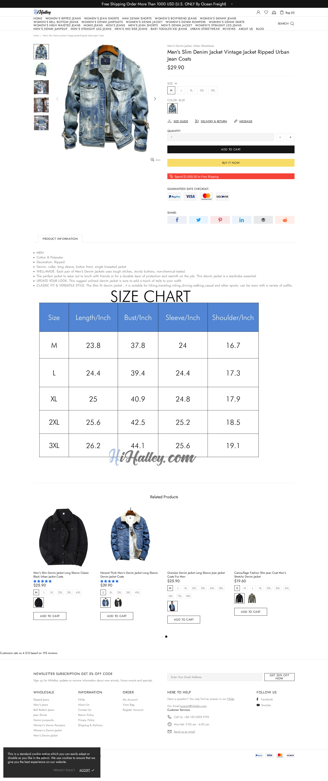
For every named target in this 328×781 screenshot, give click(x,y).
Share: (172, 213)
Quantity (174, 131)
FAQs (81, 699)
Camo (252, 598)
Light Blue (172, 606)
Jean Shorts (40, 715)
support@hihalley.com (193, 706)
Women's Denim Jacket (47, 730)
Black (38, 602)
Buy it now (231, 163)
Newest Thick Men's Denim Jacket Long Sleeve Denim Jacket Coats (129, 574)
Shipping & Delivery (90, 725)
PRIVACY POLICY (64, 770)
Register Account (133, 710)
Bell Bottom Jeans (43, 710)
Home (36, 35)
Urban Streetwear (203, 46)
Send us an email (184, 732)
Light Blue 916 (105, 602)
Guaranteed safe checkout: (188, 189)
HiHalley (42, 12)
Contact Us (84, 710)
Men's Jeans (40, 705)
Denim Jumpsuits (43, 720)
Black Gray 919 (118, 602)
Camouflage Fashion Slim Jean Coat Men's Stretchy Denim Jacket (260, 574)
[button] (42, 581)
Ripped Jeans (41, 699)
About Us (83, 705)
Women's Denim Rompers (49, 725)
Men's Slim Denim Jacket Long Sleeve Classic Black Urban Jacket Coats (61, 574)
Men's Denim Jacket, (179, 46)
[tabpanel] (197, 570)
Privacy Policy (86, 720)
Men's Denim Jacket (45, 735)
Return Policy (86, 715)
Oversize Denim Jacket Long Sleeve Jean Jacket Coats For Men (196, 574)
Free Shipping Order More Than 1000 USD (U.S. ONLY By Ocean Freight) (164, 4)
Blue (172, 108)
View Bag (128, 705)
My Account (130, 699)
